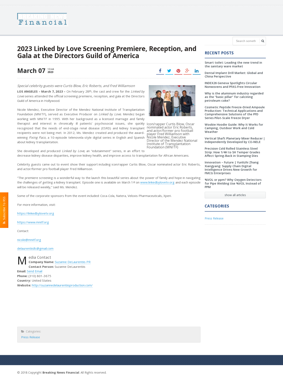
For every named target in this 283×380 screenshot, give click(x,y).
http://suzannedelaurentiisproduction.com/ (62, 285)
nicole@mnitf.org (29, 240)
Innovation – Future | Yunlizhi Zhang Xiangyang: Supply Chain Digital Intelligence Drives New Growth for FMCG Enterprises (232, 167)
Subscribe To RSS (4, 209)
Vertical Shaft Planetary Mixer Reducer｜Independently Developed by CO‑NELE (235, 140)
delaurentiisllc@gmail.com (35, 248)
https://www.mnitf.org (33, 222)
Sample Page (256, 372)
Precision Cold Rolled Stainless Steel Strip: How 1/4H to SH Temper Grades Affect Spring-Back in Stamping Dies (232, 152)
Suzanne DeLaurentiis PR (73, 262)
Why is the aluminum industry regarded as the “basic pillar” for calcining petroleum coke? (234, 96)
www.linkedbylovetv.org (157, 182)
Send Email (34, 271)
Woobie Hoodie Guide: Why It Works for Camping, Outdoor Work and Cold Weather (234, 128)
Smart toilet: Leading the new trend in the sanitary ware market (233, 64)
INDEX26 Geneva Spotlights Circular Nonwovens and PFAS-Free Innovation (232, 84)
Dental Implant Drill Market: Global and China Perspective (234, 74)
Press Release (30, 337)
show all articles (235, 195)
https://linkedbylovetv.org (35, 213)
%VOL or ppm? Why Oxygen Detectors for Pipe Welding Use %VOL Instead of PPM (233, 183)
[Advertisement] (190, 19)
